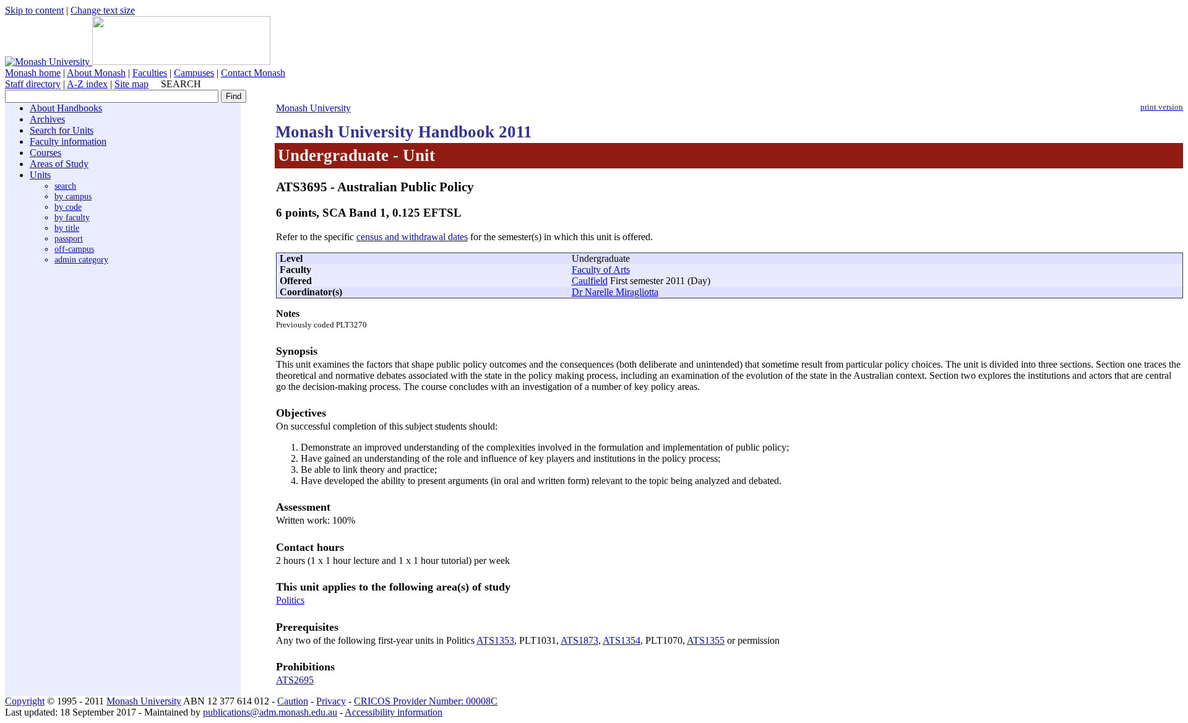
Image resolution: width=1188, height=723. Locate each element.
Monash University (313, 108)
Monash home (33, 72)
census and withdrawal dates (412, 237)
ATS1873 (579, 640)
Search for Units (61, 130)
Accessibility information (393, 712)
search (65, 186)
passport (68, 238)
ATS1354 (621, 640)
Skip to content (34, 10)
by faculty (72, 217)
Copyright (25, 701)
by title (66, 228)
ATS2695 (295, 680)
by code (68, 207)
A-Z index (87, 84)
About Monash (96, 72)
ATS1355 (706, 640)
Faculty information (68, 141)
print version (1161, 107)
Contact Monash (253, 72)
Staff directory (33, 84)
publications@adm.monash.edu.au (270, 712)
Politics (290, 600)
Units (40, 175)
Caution (292, 701)
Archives (47, 119)
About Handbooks (66, 108)
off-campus (74, 249)
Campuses (194, 72)
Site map (131, 84)
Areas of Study (59, 163)
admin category (81, 259)
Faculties (149, 72)
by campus (73, 196)
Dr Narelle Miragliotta (615, 292)
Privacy (331, 701)
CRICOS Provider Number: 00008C (425, 701)
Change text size (103, 10)
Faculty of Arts (601, 269)
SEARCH (181, 84)
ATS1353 (495, 640)
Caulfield (590, 280)
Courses (45, 152)
